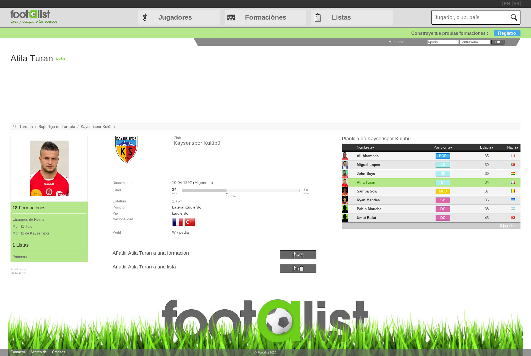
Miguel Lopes (368, 165)
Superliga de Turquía (56, 126)
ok (498, 42)
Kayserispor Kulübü (98, 126)
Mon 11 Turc (22, 226)
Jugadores (175, 17)
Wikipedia (180, 232)
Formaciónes (265, 17)
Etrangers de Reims (28, 219)
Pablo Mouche (369, 209)
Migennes (203, 182)
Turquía (26, 126)
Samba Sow (367, 191)
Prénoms (19, 257)
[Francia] (177, 226)
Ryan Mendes (368, 200)
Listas (341, 17)
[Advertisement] (231, 84)
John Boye (366, 174)
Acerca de (38, 352)
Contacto (18, 352)
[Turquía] (189, 226)
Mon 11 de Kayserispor (30, 233)
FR (517, 3)
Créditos (58, 352)
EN (507, 3)
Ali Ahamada (368, 156)
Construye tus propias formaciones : (463, 33)
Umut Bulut (366, 218)
